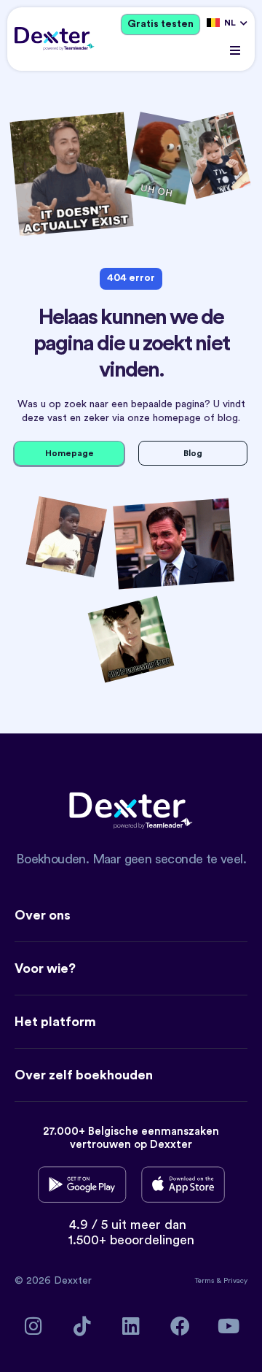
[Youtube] (229, 1326)
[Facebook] (180, 1326)
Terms (205, 1280)
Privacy (235, 1280)
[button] (234, 50)
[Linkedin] (131, 1326)
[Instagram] (34, 1326)
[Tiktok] (82, 1326)
